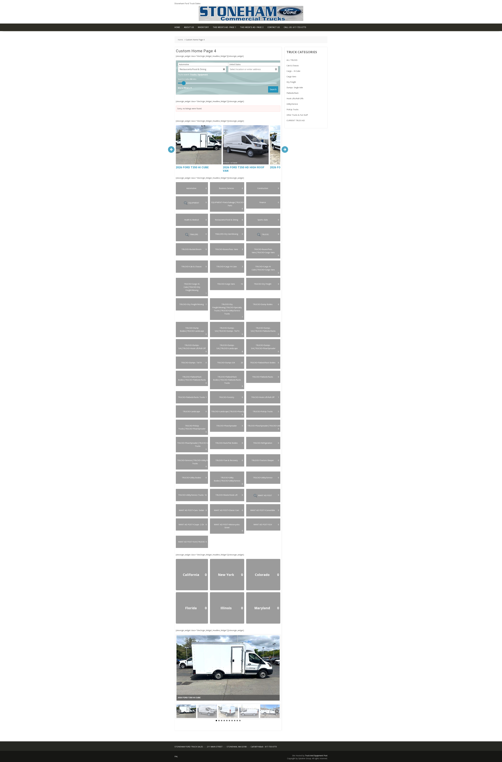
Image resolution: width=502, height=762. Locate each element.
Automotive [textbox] (184, 64)
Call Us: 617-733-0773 (295, 27)
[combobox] (204, 64)
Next (277, 711)
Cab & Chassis (293, 65)
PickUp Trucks (292, 109)
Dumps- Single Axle (295, 87)
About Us (189, 27)
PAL (176, 756)
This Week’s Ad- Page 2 (252, 27)
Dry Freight (291, 82)
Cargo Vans (291, 76)
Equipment (203, 74)
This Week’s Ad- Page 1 (224, 27)
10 (240, 720)
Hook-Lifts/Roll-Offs (295, 98)
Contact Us (273, 27)
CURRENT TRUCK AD (296, 120)
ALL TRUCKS (292, 60)
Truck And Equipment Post (316, 755)
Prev (179, 711)
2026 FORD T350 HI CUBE (192, 167)
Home (177, 27)
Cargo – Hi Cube (293, 71)
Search (273, 89)
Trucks (193, 74)
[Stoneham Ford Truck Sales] (251, 20)
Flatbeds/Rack (292, 93)
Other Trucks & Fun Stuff (297, 115)
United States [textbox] (235, 64)
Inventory (203, 27)
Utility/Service (292, 104)
